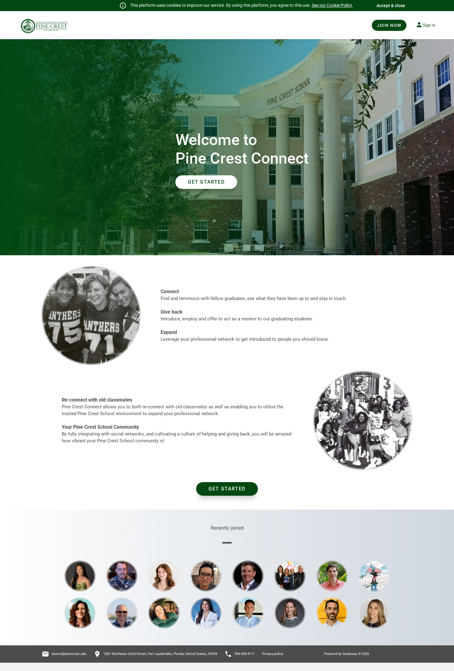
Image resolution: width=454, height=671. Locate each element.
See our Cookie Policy (332, 5)
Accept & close (390, 5)
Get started (227, 489)
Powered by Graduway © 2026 (346, 654)
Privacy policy (272, 654)
